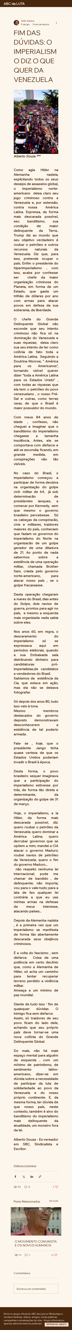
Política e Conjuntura (25, 1165)
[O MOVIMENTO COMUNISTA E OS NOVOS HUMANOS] (36, 1221)
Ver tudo (53, 1200)
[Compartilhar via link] (40, 1176)
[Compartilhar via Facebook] (15, 1176)
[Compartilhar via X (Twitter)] (23, 1176)
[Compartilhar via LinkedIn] (31, 1176)
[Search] (31, 3)
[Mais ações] (56, 23)
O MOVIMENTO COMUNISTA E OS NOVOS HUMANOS (36, 1243)
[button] (56, 1324)
